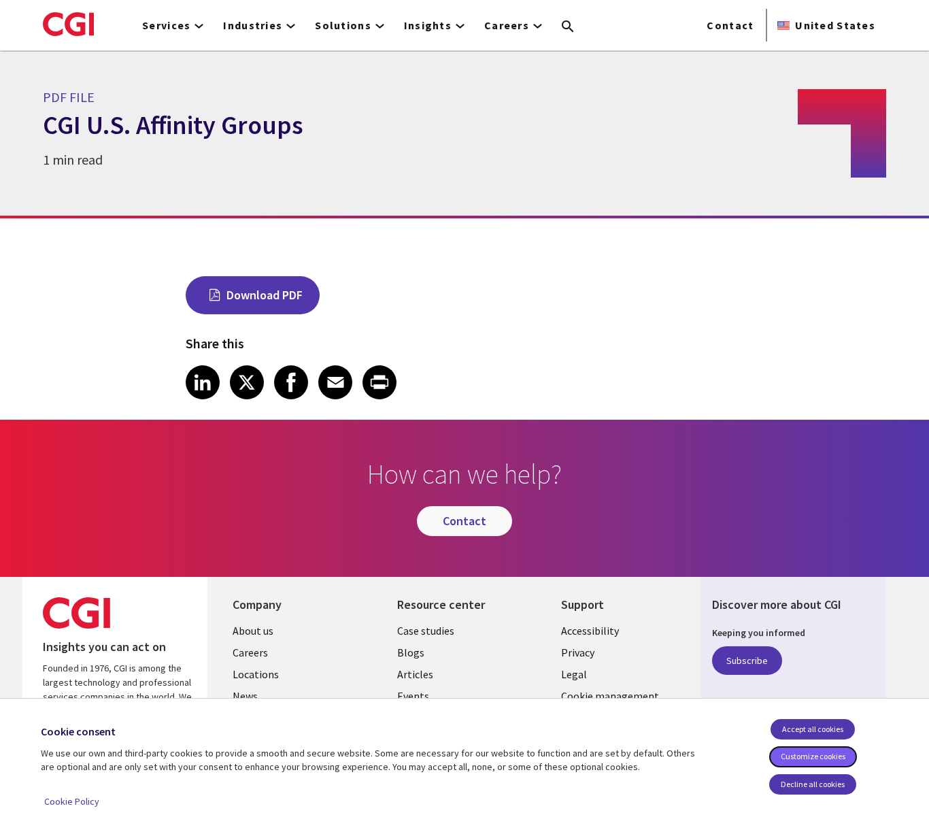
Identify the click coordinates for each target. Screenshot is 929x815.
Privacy (577, 652)
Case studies (425, 630)
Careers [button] (506, 25)
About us (253, 630)
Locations (256, 674)
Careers (250, 652)
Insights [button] (428, 25)
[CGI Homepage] (68, 24)
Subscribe (747, 660)
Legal (574, 674)
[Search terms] (568, 27)
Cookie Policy (71, 801)
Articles (415, 674)
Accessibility (590, 630)
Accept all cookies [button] (812, 729)
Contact (730, 25)
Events (413, 696)
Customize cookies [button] (813, 756)
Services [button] (166, 25)
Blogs (410, 652)
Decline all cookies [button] (813, 784)
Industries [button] (252, 25)
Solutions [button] (343, 25)
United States (835, 25)
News (245, 696)
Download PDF (264, 295)
